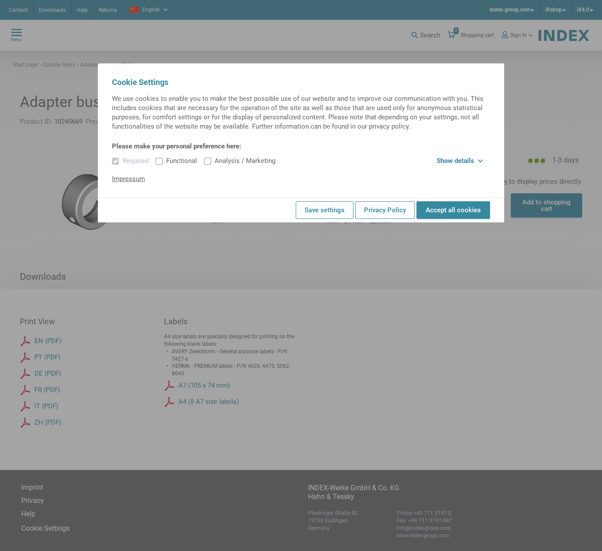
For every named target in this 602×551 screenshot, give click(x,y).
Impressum (128, 179)
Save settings (325, 210)
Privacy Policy (385, 210)
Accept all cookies (453, 210)
